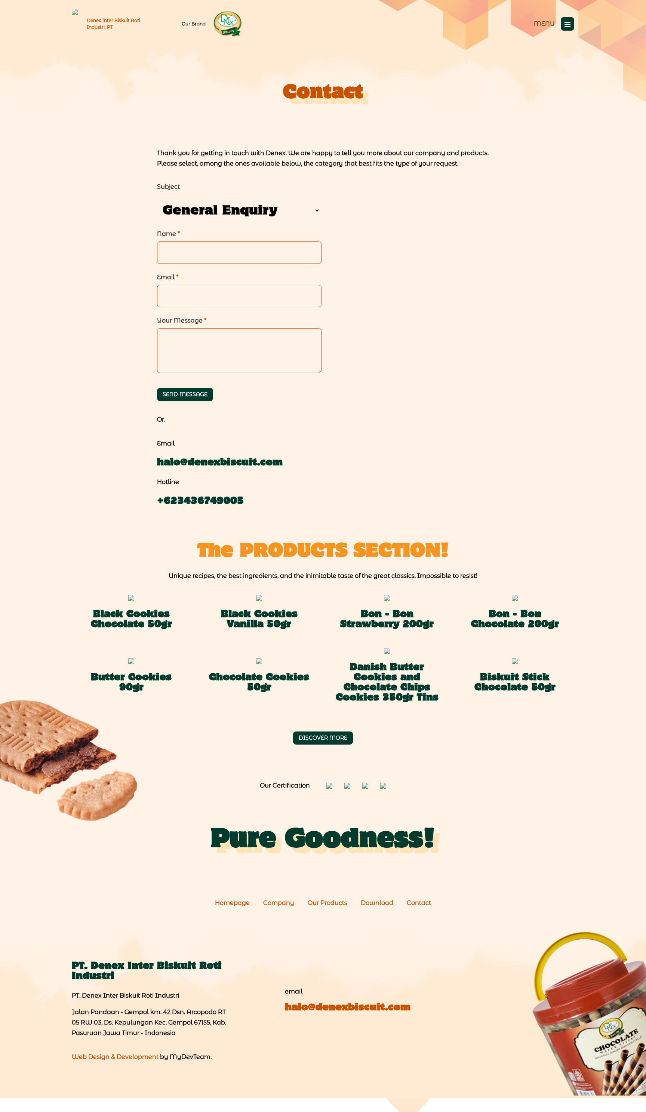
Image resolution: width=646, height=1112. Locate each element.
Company (278, 902)
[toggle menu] (567, 24)
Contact (419, 902)
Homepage (232, 902)
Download (377, 902)
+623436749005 (200, 501)
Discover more (323, 737)
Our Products (327, 902)
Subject (168, 186)
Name (168, 233)
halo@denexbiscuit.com (220, 462)
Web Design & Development (115, 1056)
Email (167, 277)
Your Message (181, 320)
